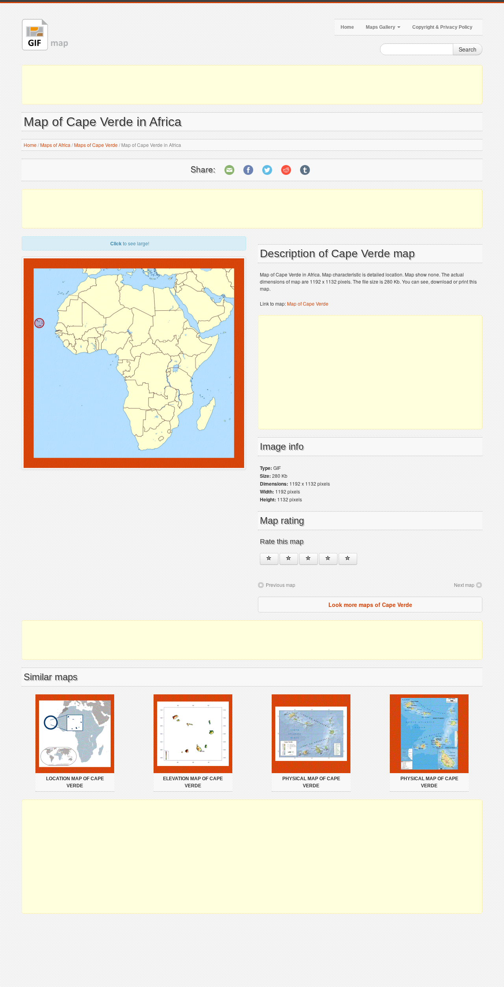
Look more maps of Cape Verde (370, 605)
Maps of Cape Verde (96, 144)
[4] (328, 559)
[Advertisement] (252, 84)
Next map (464, 584)
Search (467, 49)
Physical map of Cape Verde (311, 782)
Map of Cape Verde (307, 303)
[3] (308, 559)
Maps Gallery (381, 27)
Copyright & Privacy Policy (442, 27)
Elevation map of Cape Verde (193, 782)
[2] (289, 559)
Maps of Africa (55, 144)
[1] (269, 559)
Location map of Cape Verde (75, 782)
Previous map (280, 584)
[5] (348, 559)
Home (347, 27)
